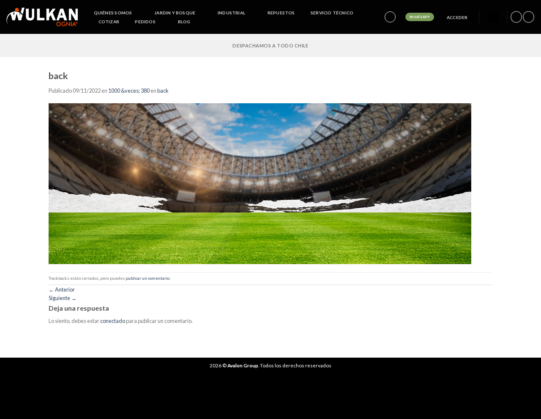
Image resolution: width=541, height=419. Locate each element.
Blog (184, 21)
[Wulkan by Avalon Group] (42, 17)
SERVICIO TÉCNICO (332, 12)
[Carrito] (492, 17)
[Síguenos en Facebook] (516, 16)
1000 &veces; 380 (129, 90)
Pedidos (145, 21)
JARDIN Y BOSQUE (174, 12)
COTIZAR (108, 21)
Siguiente (63, 298)
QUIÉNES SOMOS (113, 12)
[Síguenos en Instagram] (528, 16)
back (163, 90)
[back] (260, 182)
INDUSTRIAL (231, 12)
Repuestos (281, 12)
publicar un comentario (147, 278)
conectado (112, 320)
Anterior (62, 289)
